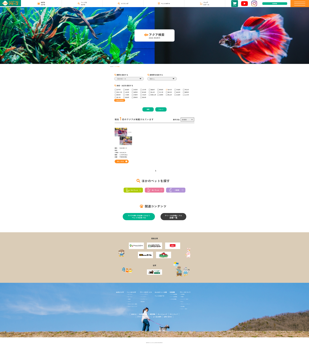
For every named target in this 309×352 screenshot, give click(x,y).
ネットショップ (162, 314)
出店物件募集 (143, 314)
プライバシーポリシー (144, 317)
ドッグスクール (144, 299)
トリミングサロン (144, 294)
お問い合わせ (168, 317)
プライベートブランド (185, 304)
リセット (161, 109)
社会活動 (183, 306)
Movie (182, 301)
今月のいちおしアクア (132, 306)
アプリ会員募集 (174, 294)
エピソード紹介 (184, 308)
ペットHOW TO (159, 296)
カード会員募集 (174, 296)
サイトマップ (174, 314)
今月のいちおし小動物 (132, 304)
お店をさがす (120, 292)
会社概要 (183, 294)
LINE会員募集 (173, 299)
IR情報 (182, 296)
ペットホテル (143, 296)
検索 (148, 109)
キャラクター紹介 (184, 299)
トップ (111, 66)
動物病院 (143, 301)
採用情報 (152, 314)
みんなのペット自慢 (161, 292)
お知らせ (134, 314)
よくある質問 (157, 317)
